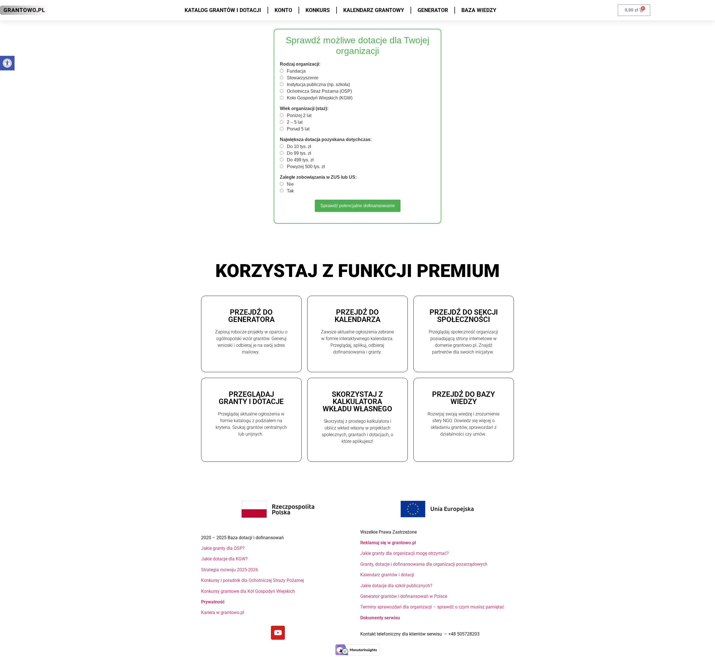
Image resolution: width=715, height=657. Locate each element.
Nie (290, 184)
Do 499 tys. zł (300, 160)
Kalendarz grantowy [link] (373, 10)
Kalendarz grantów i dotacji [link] (387, 574)
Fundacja (296, 71)
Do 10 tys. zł (298, 146)
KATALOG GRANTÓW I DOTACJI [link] (223, 10)
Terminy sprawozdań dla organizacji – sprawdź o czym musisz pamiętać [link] (432, 607)
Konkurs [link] (318, 10)
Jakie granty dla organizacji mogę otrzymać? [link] (404, 553)
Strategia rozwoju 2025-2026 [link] (229, 569)
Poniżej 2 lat (298, 115)
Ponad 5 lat (297, 129)
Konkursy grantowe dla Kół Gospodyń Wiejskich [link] (248, 591)
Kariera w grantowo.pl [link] (222, 612)
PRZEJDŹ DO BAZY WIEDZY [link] (463, 398)
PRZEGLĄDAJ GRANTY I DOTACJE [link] (251, 398)
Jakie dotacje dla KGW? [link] (224, 559)
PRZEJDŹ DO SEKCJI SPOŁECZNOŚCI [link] (464, 316)
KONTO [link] (283, 10)
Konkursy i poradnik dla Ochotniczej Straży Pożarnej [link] (252, 580)
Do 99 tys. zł (298, 153)
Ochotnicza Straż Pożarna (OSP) (319, 91)
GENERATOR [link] (433, 10)
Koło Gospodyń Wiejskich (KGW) (319, 98)
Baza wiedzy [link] (478, 10)
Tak (290, 191)
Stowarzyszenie (302, 78)
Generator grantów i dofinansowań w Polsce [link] (403, 596)
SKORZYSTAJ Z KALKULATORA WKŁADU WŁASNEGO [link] (357, 401)
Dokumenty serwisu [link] (380, 617)
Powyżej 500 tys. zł (305, 166)
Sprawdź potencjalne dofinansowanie (357, 205)
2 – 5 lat (294, 122)
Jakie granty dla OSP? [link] (223, 548)
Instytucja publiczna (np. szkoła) (318, 84)
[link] (7, 63)
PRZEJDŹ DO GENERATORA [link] (251, 316)
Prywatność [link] (213, 602)
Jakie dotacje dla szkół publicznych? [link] (396, 585)
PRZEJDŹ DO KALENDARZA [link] (357, 316)
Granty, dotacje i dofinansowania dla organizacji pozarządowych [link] (423, 564)
